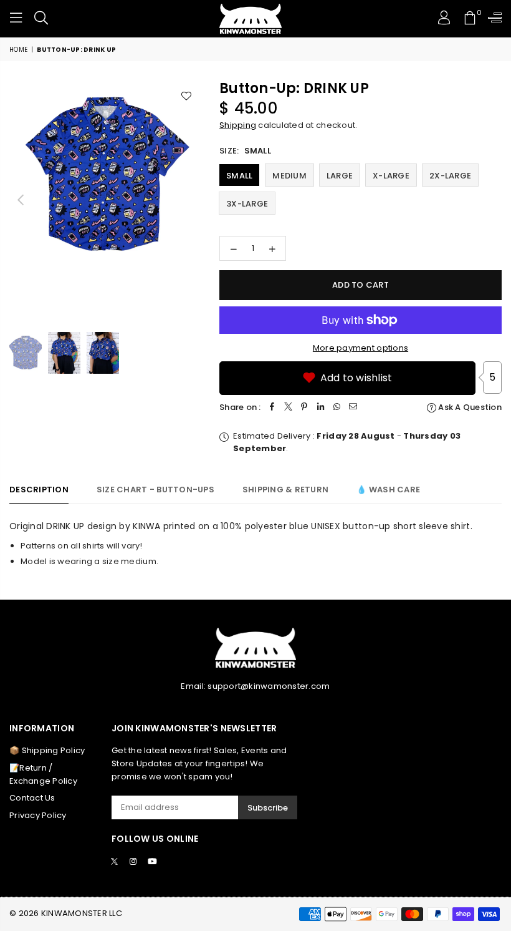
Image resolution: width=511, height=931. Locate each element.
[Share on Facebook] (272, 407)
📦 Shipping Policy (47, 750)
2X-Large (450, 176)
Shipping (237, 125)
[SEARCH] (41, 18)
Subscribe (267, 808)
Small (239, 176)
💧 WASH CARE (388, 489)
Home (18, 49)
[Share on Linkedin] (321, 407)
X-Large (391, 176)
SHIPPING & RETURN (285, 489)
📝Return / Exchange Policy (43, 774)
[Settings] (492, 18)
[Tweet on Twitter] (288, 407)
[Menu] (16, 18)
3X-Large (247, 204)
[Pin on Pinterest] (305, 407)
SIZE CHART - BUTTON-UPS (155, 489)
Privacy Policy (38, 815)
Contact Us (32, 798)
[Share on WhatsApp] (337, 407)
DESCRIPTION (39, 489)
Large (340, 176)
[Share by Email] (353, 407)
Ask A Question (469, 407)
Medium (289, 176)
